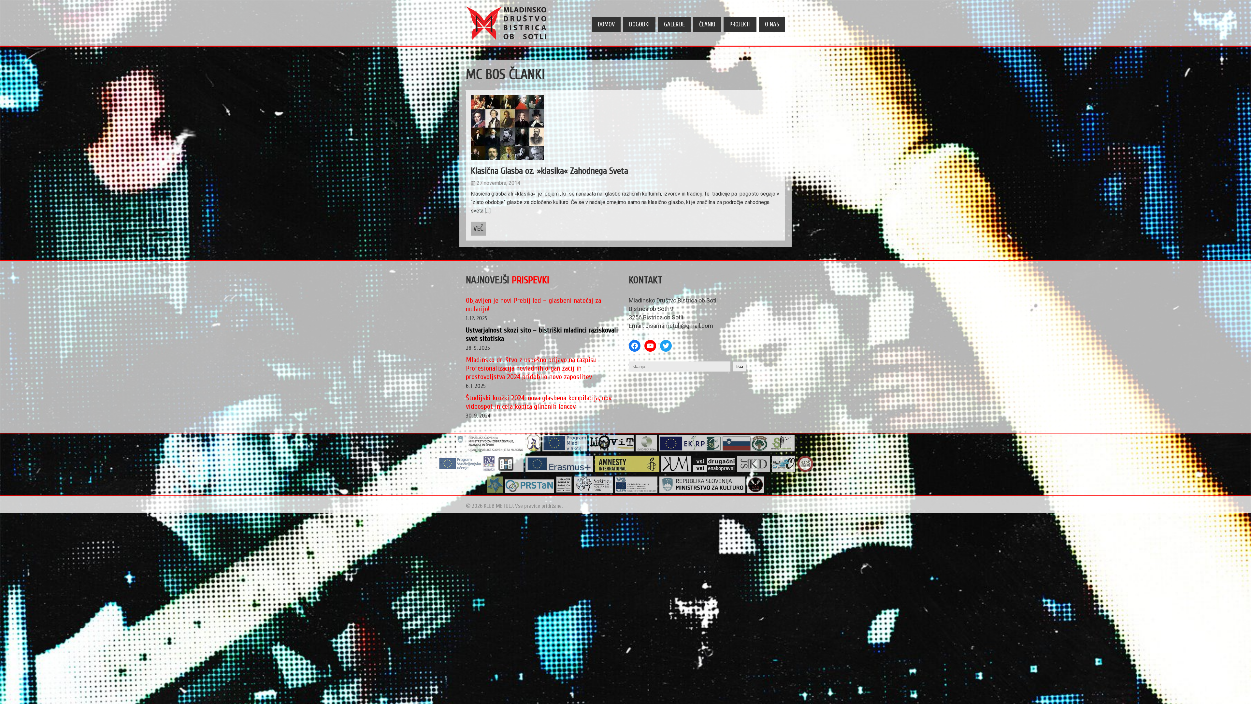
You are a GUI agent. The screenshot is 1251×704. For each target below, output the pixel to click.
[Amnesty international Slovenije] (627, 470)
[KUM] (676, 470)
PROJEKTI (740, 24)
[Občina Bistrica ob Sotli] (534, 450)
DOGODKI (639, 24)
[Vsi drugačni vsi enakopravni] (714, 470)
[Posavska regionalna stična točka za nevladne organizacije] (529, 491)
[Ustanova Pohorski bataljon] (564, 491)
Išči (739, 366)
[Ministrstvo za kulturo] (702, 491)
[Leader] (727, 450)
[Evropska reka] (646, 450)
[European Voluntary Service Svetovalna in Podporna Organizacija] (495, 491)
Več (478, 228)
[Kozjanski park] (593, 491)
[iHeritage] (481, 470)
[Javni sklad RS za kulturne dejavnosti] (753, 470)
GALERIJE (674, 24)
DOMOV (606, 24)
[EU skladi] (636, 491)
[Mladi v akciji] (565, 450)
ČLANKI (707, 24)
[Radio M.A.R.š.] (805, 470)
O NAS (772, 24)
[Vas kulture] (755, 491)
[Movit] (611, 450)
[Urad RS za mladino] (490, 450)
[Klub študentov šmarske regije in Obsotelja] (784, 470)
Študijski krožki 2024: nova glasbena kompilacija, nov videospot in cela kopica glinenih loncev (538, 402)
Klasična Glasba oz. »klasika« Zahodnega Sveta (549, 171)
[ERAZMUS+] (559, 470)
